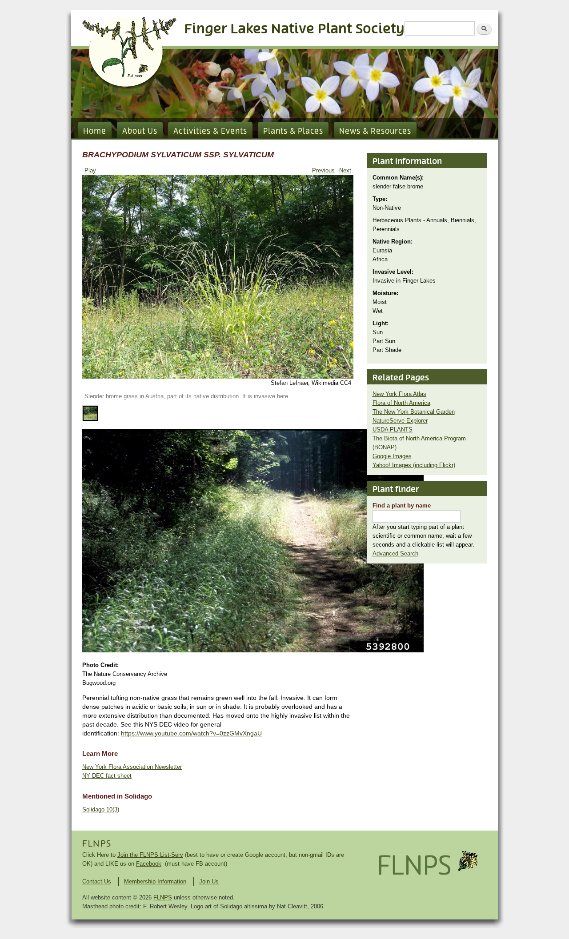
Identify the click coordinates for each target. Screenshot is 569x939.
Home (94, 131)
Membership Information (155, 881)
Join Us (209, 881)
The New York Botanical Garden (414, 411)
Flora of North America (401, 403)
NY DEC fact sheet (107, 775)
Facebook (148, 863)
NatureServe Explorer (400, 420)
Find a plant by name (402, 505)
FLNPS (97, 844)
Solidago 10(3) (100, 809)
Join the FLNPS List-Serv (150, 854)
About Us (139, 131)
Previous (323, 170)
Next (345, 170)
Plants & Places (293, 131)
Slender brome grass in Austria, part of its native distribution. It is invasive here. (187, 396)
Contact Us (96, 881)
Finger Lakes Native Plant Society (294, 29)
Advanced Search (395, 553)
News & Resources (375, 131)
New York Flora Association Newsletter (132, 766)
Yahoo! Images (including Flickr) (414, 465)
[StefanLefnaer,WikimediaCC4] (217, 376)
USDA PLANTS (393, 429)
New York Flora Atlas (399, 394)
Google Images (392, 456)
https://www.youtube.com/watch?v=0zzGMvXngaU (191, 733)
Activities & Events (210, 131)
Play (90, 170)
